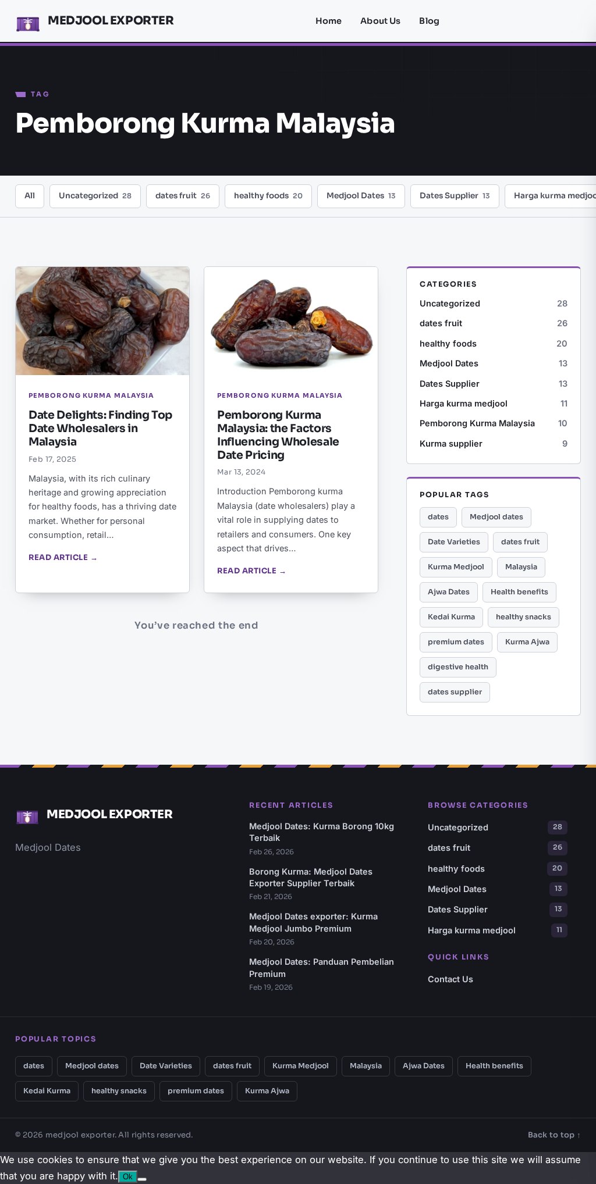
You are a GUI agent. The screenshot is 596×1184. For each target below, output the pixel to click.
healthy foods (268, 196)
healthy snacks (523, 617)
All (29, 196)
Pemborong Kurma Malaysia (493, 423)
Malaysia (521, 567)
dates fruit (182, 196)
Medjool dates (496, 517)
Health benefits (519, 592)
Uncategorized (95, 196)
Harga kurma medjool (493, 403)
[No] (142, 1179)
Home (328, 21)
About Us (380, 21)
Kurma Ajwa (527, 642)
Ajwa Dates (449, 592)
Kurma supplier (493, 443)
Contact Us (450, 979)
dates (438, 517)
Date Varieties (454, 542)
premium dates (456, 642)
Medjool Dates (361, 196)
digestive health (458, 667)
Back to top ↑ (554, 1135)
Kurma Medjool (456, 567)
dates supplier (455, 692)
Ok (128, 1176)
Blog (429, 21)
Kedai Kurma (451, 617)
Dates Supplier (455, 196)
